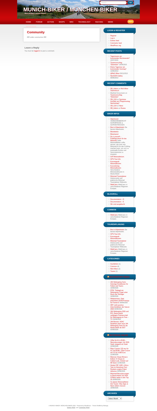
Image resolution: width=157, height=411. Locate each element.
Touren (112, 271)
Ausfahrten (114, 264)
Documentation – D (117, 199)
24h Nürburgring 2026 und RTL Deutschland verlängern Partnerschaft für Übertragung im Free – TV (119, 315)
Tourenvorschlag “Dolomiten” (116, 64)
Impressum (31, 27)
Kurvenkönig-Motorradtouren (115, 167)
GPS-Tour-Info (115, 159)
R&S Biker (114, 269)
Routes (123, 108)
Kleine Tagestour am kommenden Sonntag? (118, 68)
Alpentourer (114, 119)
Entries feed (114, 41)
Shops (62, 22)
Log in (112, 38)
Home (28, 22)
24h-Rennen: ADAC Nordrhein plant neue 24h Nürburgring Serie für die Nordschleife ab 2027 (119, 324)
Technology (84, 22)
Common (113, 266)
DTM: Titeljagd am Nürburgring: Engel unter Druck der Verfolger (119, 292)
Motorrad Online (119, 335)
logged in (37, 51)
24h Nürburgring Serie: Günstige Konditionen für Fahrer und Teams (119, 284)
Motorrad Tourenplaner (118, 176)
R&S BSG (99, 22)
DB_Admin (114, 88)
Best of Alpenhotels (117, 127)
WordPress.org (115, 45)
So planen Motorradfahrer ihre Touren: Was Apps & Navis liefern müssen (119, 384)
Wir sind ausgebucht (117, 204)
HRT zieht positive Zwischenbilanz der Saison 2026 (119, 307)
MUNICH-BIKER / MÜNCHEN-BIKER (70, 9)
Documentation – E (117, 202)
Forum (39, 22)
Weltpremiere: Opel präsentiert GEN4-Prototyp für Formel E (119, 301)
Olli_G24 (113, 99)
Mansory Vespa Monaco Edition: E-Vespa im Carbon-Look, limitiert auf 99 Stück (119, 360)
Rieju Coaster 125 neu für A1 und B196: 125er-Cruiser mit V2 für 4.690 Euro (120, 350)
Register (113, 36)
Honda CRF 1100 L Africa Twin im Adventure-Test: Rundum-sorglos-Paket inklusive (119, 368)
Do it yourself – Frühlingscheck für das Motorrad (118, 138)
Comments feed (116, 43)
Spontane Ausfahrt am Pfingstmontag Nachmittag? (120, 101)
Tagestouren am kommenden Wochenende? (120, 57)
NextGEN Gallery (116, 76)
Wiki (71, 22)
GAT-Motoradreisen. (117, 157)
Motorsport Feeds (120, 277)
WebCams (114, 184)
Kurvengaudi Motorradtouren (115, 162)
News (110, 22)
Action (50, 22)
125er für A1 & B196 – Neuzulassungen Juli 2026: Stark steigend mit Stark (120, 342)
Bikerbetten (114, 132)
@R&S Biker (114, 73)
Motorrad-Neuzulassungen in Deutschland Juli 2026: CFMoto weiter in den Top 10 (119, 376)
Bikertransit (114, 134)
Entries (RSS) (71, 407)
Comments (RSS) (84, 407)
